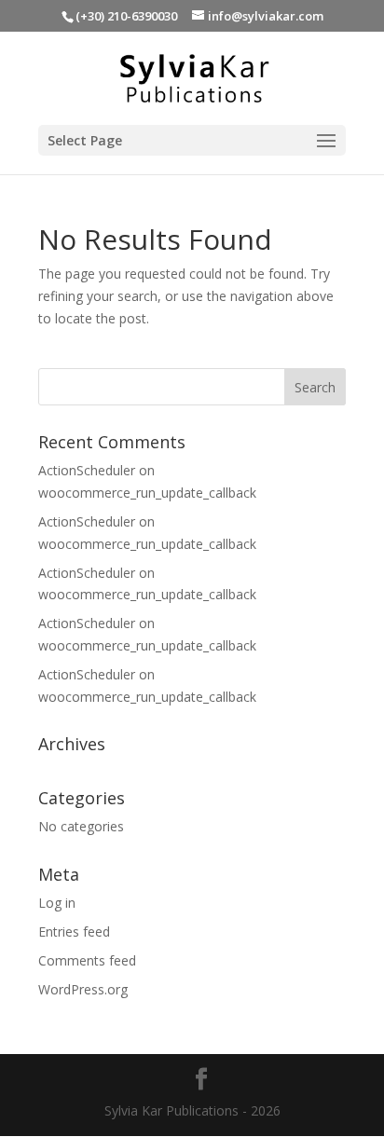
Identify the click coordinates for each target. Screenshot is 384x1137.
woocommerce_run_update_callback (147, 492)
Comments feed (87, 960)
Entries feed (74, 931)
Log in (56, 902)
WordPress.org (83, 989)
